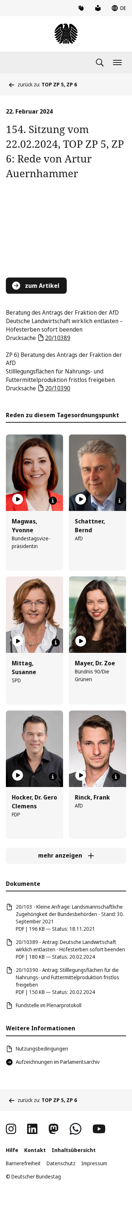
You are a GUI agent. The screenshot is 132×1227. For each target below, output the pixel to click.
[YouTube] (99, 1129)
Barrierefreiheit (23, 1163)
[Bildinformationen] (52, 500)
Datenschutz (61, 1163)
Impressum (94, 1163)
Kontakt (35, 1149)
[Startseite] (66, 34)
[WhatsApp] (75, 1129)
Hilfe (12, 1149)
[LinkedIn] (32, 1129)
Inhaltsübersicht (74, 1149)
